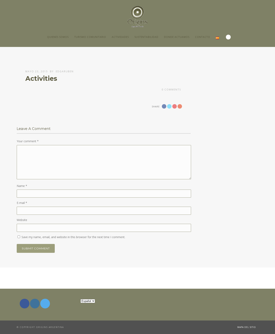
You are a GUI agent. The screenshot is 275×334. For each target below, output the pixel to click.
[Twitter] (45, 303)
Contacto (202, 37)
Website (22, 220)
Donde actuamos (176, 37)
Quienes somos (58, 37)
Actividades (120, 37)
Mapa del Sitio (246, 327)
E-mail (22, 203)
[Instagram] (35, 303)
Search (228, 37)
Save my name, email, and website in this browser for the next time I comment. (73, 237)
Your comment (28, 141)
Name (22, 186)
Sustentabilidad (146, 37)
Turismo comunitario (90, 37)
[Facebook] (24, 303)
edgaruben (65, 71)
